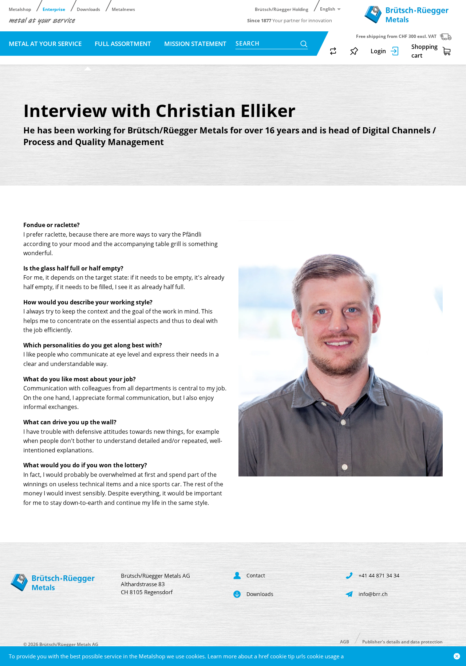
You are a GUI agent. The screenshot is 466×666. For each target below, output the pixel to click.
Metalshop (20, 9)
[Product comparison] (333, 51)
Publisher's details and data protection (402, 641)
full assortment (124, 43)
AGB (344, 641)
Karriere (45, 58)
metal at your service (46, 43)
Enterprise (54, 9)
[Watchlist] (354, 51)
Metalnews (123, 9)
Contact (88, 58)
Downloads (88, 9)
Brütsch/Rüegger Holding (281, 9)
